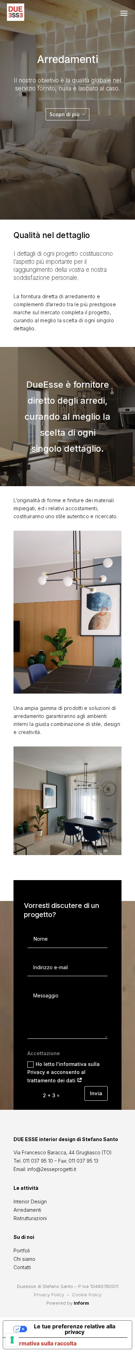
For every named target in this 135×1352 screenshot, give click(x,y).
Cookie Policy (86, 1294)
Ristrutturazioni (30, 1218)
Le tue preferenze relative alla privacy (74, 1329)
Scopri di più (65, 114)
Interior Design (30, 1201)
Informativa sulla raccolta (42, 1343)
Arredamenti (27, 1210)
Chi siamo (24, 1259)
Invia (96, 1093)
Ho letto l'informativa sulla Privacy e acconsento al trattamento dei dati (63, 1072)
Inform (81, 1303)
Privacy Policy (49, 1294)
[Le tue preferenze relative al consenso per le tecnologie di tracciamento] (12, 1339)
